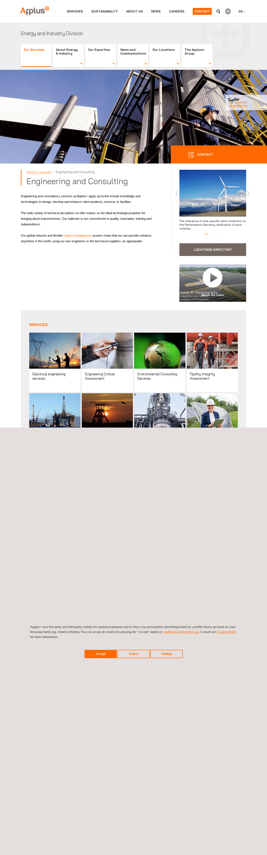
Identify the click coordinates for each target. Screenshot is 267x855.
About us (134, 11)
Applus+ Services (38, 172)
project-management (77, 235)
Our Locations (163, 50)
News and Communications (133, 51)
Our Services (34, 50)
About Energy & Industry (67, 51)
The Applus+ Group (195, 51)
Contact (202, 11)
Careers (176, 11)
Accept (101, 653)
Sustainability (104, 11)
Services (75, 11)
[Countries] (228, 11)
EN (241, 11)
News (156, 11)
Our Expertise (99, 50)
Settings (166, 653)
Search (218, 11)
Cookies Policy (227, 632)
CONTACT (204, 154)
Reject (133, 653)
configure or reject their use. (181, 632)
